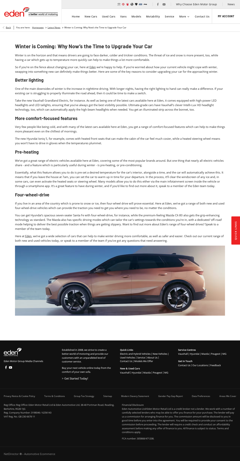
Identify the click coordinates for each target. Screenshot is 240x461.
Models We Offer (143, 361)
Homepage (38, 27)
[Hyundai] (140, 4)
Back (8, 27)
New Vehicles (160, 353)
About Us (152, 357)
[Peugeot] (136, 4)
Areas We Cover (227, 396)
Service (141, 357)
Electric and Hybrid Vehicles (135, 353)
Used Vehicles (127, 357)
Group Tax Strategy (84, 396)
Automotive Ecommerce (39, 454)
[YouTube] (164, 4)
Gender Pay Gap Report (170, 396)
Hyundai (136, 372)
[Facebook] (158, 4)
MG (166, 372)
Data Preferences (201, 396)
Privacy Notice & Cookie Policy (19, 396)
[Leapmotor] (132, 4)
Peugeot (157, 372)
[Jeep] (145, 4)
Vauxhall (125, 372)
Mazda (147, 372)
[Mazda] (119, 4)
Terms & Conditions (54, 396)
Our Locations (200, 365)
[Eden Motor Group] (31, 12)
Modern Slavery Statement (135, 396)
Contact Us (126, 361)
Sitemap (107, 396)
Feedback (215, 365)
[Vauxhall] (127, 4)
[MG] (123, 4)
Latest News (54, 27)
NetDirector (12, 454)
